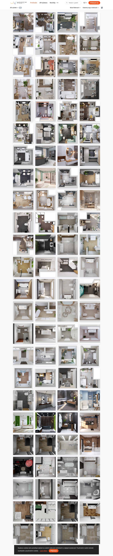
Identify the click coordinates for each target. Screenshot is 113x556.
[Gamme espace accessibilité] (23, 445)
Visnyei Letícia (66, 320)
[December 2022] (67, 111)
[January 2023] (45, 111)
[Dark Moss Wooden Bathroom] (45, 422)
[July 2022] (90, 133)
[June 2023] (67, 67)
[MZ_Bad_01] (45, 333)
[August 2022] (67, 133)
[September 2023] (67, 44)
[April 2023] (45, 89)
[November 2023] (45, 44)
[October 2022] (23, 133)
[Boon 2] (67, 245)
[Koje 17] (45, 245)
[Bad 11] (67, 378)
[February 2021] (23, 178)
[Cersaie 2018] (67, 400)
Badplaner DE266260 (23, 408)
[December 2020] (90, 422)
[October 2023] (90, 44)
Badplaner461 (88, 497)
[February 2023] (67, 89)
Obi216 (19, 475)
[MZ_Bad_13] (67, 289)
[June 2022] (23, 156)
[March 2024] (67, 22)
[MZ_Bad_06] (90, 333)
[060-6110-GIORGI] (67, 445)
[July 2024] (90, 222)
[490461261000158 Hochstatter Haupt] (90, 489)
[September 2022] (45, 133)
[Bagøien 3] (67, 489)
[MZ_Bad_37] (23, 311)
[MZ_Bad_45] (67, 356)
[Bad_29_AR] (23, 267)
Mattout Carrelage (22, 453)
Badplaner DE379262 (23, 342)
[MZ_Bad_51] (90, 356)
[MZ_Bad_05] (67, 333)
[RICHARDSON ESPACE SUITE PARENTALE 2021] (45, 511)
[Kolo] (45, 222)
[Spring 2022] (45, 156)
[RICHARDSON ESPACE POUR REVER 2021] (23, 511)
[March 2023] (23, 89)
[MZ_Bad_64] (23, 378)
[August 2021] (45, 200)
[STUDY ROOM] (23, 111)
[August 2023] (23, 67)
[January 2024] (23, 44)
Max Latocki (20, 497)
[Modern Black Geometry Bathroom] (90, 156)
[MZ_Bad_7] (67, 267)
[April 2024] (45, 22)
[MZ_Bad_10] (45, 289)
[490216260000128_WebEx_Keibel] (23, 467)
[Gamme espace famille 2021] (90, 511)
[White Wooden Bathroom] (67, 156)
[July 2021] (67, 178)
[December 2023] (23, 245)
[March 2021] (45, 178)
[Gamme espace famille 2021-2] (23, 534)
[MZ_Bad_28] (45, 356)
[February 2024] (90, 22)
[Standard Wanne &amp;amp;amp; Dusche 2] (23, 489)
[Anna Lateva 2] (67, 467)
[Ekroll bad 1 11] (90, 467)
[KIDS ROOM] (90, 89)
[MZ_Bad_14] (90, 311)
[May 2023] (90, 67)
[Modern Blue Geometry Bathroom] (90, 400)
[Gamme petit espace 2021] (45, 534)
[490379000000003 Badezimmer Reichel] (23, 333)
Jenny (41, 475)
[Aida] (45, 467)
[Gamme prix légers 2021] (67, 534)
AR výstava (43, 3)
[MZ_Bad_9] (23, 289)
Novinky (52, 3)
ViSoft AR (20, 31)
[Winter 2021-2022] (23, 200)
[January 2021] (90, 445)
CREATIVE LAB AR (89, 97)
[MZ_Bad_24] (23, 356)
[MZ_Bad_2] (45, 267)
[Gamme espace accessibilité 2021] (67, 511)
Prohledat (33, 3)
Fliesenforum (65, 231)
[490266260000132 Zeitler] (23, 400)
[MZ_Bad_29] (90, 245)
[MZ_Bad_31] (90, 289)
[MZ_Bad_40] (45, 311)
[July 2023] (45, 67)
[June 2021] (67, 200)
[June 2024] (23, 22)
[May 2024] (90, 378)
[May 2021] (90, 200)
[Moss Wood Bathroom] (23, 422)
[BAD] (67, 222)
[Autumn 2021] (90, 178)
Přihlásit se (94, 3)
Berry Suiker (65, 253)
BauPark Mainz (88, 253)
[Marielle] (45, 489)
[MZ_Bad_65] (45, 378)
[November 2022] (90, 111)
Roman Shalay (44, 253)
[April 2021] (23, 222)
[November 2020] (67, 422)
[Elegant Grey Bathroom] (45, 400)
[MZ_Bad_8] (90, 267)
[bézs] (67, 311)
